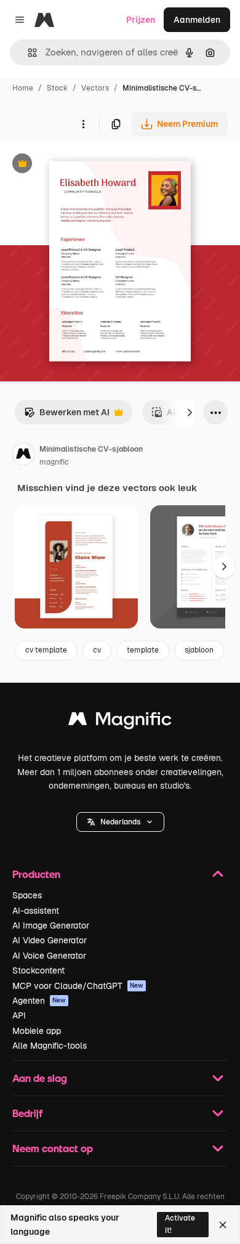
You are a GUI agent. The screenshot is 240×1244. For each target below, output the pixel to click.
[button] (120, 822)
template (143, 650)
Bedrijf (27, 1113)
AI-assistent (35, 910)
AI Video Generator (49, 940)
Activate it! (180, 1224)
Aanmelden (197, 19)
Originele (81, 165)
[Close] (223, 1225)
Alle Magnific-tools (49, 1045)
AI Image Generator (50, 925)
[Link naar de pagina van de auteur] (23, 456)
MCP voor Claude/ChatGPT (77, 985)
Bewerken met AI (67, 416)
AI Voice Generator (49, 955)
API (19, 1015)
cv (97, 650)
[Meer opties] (83, 124)
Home (22, 88)
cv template (46, 650)
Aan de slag (39, 1077)
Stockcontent (38, 970)
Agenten (39, 1000)
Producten (36, 874)
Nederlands (120, 822)
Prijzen (140, 19)
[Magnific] (120, 721)
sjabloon (199, 650)
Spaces (27, 895)
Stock (57, 88)
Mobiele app (36, 1030)
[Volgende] (189, 412)
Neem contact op (52, 1148)
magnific (54, 462)
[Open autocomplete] (27, 52)
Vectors (95, 88)
